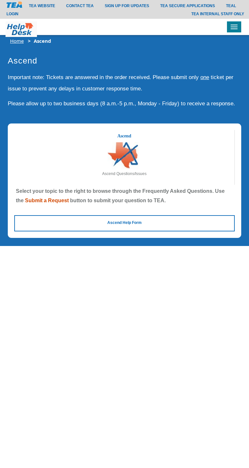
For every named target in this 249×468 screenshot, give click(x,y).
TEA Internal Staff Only (217, 14)
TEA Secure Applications (187, 6)
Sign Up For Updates (127, 6)
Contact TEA (80, 6)
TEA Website (42, 6)
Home (17, 41)
